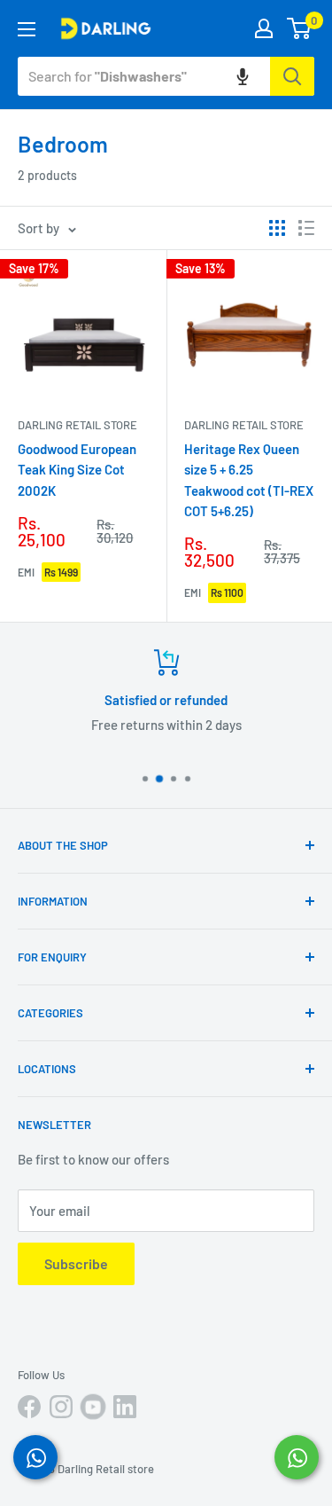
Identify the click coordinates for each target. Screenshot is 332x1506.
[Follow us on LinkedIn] (124, 1406)
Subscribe (76, 1263)
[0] (300, 28)
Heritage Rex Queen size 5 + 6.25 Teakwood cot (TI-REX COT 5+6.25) (248, 480)
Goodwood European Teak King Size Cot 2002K (77, 469)
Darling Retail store (77, 425)
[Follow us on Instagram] (61, 1406)
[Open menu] (26, 29)
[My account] (264, 28)
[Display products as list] (306, 228)
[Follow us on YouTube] (92, 1406)
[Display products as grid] (277, 228)
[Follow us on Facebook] (29, 1406)
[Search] (292, 76)
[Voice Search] (242, 76)
